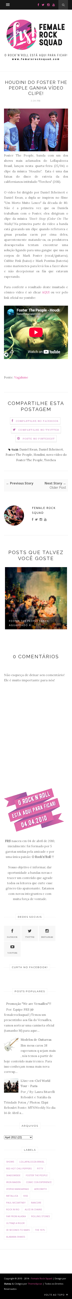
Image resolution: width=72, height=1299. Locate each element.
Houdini (39, 455)
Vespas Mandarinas (17, 1188)
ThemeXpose (35, 1283)
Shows (10, 1161)
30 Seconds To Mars (18, 1229)
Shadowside (13, 1175)
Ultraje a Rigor (15, 1223)
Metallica (12, 1195)
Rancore (36, 1202)
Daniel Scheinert (51, 449)
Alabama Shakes (15, 1236)
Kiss (25, 1195)
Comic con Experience (39, 1182)
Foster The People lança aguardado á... (29, 623)
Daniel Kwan (28, 449)
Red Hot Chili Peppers (19, 1168)
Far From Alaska (16, 1216)
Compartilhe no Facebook (37, 420)
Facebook (12, 937)
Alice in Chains (33, 1209)
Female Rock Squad (44, 510)
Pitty (40, 1168)
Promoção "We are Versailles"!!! (28, 1004)
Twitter (29, 937)
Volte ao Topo (54, 1294)
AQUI (45, 292)
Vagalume (21, 377)
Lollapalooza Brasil (31, 1161)
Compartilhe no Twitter (38, 429)
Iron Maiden (13, 1182)
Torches (50, 460)
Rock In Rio (12, 1209)
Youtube (12, 953)
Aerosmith (40, 1188)
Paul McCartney (16, 1202)
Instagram (47, 937)
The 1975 (40, 1229)
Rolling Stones (40, 1216)
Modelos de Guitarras (36, 1040)
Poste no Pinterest (39, 438)
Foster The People (19, 455)
